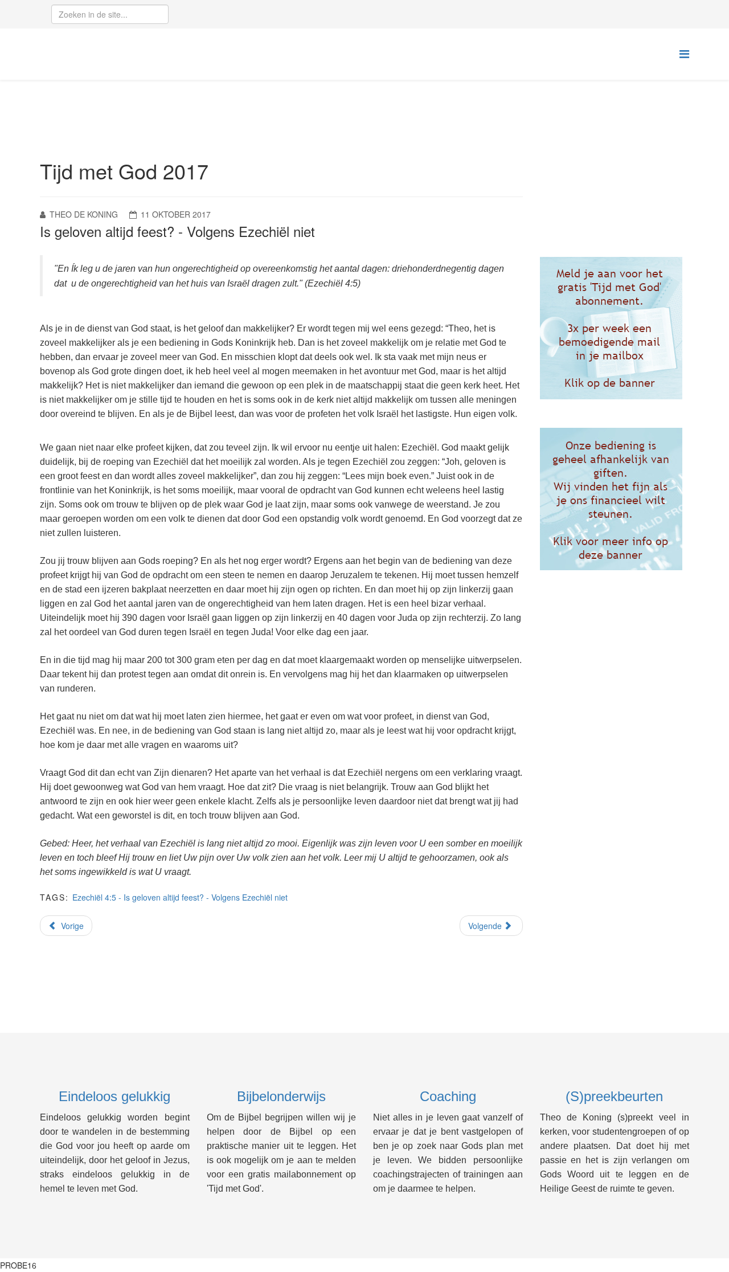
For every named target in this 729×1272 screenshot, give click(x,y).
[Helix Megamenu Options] (684, 53)
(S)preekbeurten (614, 1096)
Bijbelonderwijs (281, 1096)
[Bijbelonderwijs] (615, 328)
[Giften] (615, 499)
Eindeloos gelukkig (114, 1096)
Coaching (448, 1096)
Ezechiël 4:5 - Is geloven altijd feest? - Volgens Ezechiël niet (180, 897)
